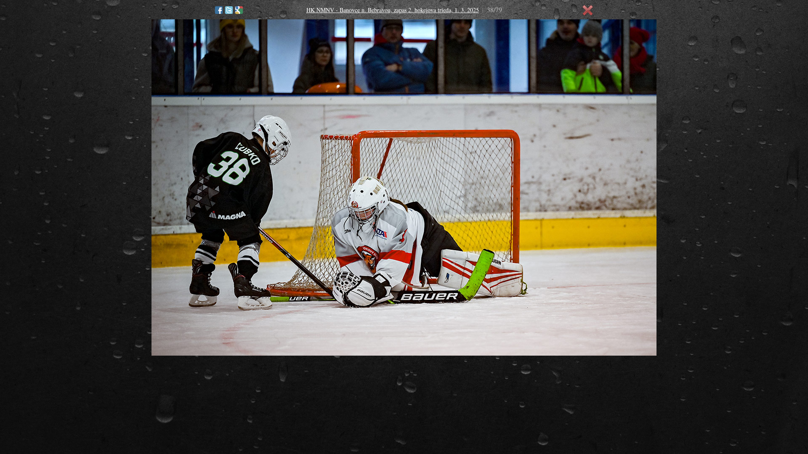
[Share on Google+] (239, 10)
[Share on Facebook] (219, 10)
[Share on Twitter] (229, 10)
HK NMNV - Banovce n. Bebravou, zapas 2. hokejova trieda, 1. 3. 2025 (392, 10)
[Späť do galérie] (587, 10)
